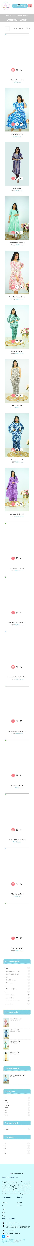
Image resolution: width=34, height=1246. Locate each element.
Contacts (4, 1206)
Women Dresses (10, 995)
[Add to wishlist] (21, 70)
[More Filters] (7, 28)
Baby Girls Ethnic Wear (12, 974)
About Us (4, 1202)
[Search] (21, 6)
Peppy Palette (18, 1240)
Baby (6, 968)
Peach (6, 1107)
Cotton (7, 1129)
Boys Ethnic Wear (11, 980)
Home (7, 15)
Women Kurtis (10, 998)
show (25, 6)
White (6, 1112)
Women (7, 992)
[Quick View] (17, 70)
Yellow (6, 1115)
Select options (13, 70)
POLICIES (16, 1242)
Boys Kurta (9, 983)
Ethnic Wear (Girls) (11, 989)
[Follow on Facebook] (3, 1236)
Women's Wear (9, 1004)
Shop (3, 1212)
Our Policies (20, 1206)
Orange (7, 1105)
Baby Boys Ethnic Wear (12, 971)
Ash (6, 1098)
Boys (6, 977)
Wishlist (19, 1202)
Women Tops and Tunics (13, 1001)
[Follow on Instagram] (8, 1236)
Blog (3, 1216)
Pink (6, 1110)
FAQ (3, 1209)
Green (6, 1103)
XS (5, 1143)
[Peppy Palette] (6, 6)
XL (5, 1153)
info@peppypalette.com (13, 1233)
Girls (6, 986)
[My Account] (14, 6)
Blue (6, 1100)
